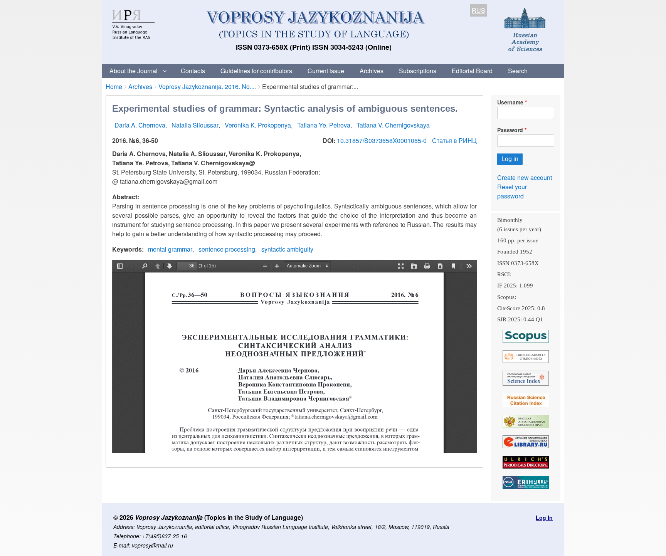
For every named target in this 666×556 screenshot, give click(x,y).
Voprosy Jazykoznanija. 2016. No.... (207, 86)
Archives (371, 70)
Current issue (326, 70)
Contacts (193, 70)
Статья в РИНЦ (454, 140)
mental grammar (170, 249)
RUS (478, 10)
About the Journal (133, 70)
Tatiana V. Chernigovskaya (393, 125)
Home (114, 86)
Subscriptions (417, 70)
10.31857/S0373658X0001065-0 (382, 140)
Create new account (524, 177)
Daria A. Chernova (139, 125)
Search (518, 70)
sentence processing (226, 249)
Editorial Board (472, 70)
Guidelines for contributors (256, 70)
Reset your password (512, 191)
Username (510, 102)
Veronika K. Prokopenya (258, 125)
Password (510, 130)
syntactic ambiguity (287, 249)
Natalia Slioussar (195, 125)
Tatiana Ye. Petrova (323, 125)
